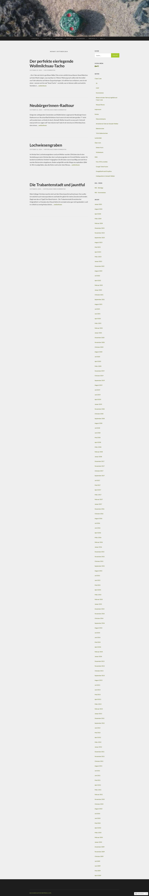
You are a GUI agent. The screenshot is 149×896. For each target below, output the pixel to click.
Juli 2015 (97, 575)
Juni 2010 (97, 818)
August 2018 (98, 423)
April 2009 (98, 875)
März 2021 (98, 323)
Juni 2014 (97, 637)
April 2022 (98, 280)
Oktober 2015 (99, 561)
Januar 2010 (98, 842)
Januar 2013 (98, 713)
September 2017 (100, 475)
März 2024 (98, 218)
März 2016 (98, 537)
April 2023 (98, 252)
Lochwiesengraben (46, 145)
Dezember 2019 (99, 371)
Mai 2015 (97, 585)
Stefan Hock (99, 147)
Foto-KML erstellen (102, 162)
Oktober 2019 (99, 375)
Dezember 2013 (99, 661)
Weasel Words (100, 104)
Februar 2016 (99, 542)
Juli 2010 (97, 813)
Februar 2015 (99, 599)
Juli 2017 (97, 480)
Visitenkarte (99, 152)
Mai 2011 (97, 780)
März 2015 (98, 594)
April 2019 (98, 399)
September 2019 (100, 380)
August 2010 (98, 809)
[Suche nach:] (107, 55)
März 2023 (98, 256)
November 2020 (100, 342)
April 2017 (98, 490)
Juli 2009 (97, 861)
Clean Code (46, 38)
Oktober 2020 (99, 347)
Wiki (101, 38)
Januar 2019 (98, 404)
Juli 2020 (97, 356)
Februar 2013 (99, 709)
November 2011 (100, 756)
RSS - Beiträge (99, 188)
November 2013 (100, 666)
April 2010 (98, 828)
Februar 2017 (99, 499)
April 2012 (98, 737)
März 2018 (98, 447)
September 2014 (100, 623)
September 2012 (100, 723)
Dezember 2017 (99, 461)
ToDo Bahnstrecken (102, 133)
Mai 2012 (97, 732)
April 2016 (98, 533)
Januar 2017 (98, 504)
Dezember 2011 (99, 751)
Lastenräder (80, 38)
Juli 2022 (97, 275)
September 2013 (100, 675)
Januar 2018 (98, 456)
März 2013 (98, 704)
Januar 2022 (98, 290)
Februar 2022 (99, 285)
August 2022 (98, 271)
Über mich (92, 38)
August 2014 (98, 628)
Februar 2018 (99, 452)
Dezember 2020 (99, 337)
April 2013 (98, 699)
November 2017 (100, 466)
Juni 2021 (97, 314)
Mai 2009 (97, 870)
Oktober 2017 (99, 471)
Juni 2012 (97, 728)
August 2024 (98, 209)
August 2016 (98, 518)
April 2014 (98, 647)
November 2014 (100, 613)
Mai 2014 (97, 642)
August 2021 (98, 304)
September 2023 (100, 237)
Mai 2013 (97, 694)
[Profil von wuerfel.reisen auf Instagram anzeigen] (98, 66)
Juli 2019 (97, 390)
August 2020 (98, 352)
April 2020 (98, 361)
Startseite (35, 38)
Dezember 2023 (99, 228)
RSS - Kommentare (100, 192)
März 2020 (98, 366)
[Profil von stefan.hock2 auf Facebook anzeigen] (95, 66)
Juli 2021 (97, 309)
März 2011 (98, 790)
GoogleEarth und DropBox (104, 171)
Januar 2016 (98, 547)
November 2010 (100, 799)
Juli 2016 (97, 523)
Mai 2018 (97, 437)
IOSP (97, 88)
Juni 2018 (97, 433)
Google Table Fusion (102, 166)
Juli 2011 (97, 770)
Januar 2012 (98, 747)
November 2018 (100, 409)
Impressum (59, 38)
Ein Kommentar (49, 70)
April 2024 (98, 214)
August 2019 (98, 385)
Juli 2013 (97, 685)
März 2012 (98, 742)
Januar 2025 (98, 204)
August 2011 (98, 766)
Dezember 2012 (99, 718)
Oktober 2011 (99, 761)
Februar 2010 (99, 837)
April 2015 (98, 590)
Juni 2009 (97, 866)
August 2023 (98, 242)
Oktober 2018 (99, 413)
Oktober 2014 (99, 618)
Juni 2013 (97, 690)
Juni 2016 (97, 528)
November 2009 (100, 851)
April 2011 (98, 785)
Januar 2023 (98, 261)
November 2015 (100, 556)
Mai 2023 (97, 247)
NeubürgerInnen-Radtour (52, 105)
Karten (68, 38)
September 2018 (100, 418)
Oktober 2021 (99, 295)
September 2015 (100, 566)
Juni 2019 (97, 394)
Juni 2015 (97, 580)
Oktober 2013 (99, 671)
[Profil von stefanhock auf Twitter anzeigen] (96, 66)
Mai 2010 (97, 823)
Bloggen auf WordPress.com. (40, 893)
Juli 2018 (97, 428)
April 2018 (98, 442)
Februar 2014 (99, 651)
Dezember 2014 (99, 609)
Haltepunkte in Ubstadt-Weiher (105, 176)
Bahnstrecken (100, 128)
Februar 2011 (99, 794)
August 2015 (98, 571)
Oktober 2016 (99, 513)
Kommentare (100, 93)
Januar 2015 (98, 604)
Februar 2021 (99, 328)
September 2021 (100, 299)
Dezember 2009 (99, 847)
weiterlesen (42, 86)
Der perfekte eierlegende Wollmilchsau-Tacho (51, 63)
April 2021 (98, 318)
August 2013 (98, 680)
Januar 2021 (98, 333)
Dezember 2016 (99, 509)
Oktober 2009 (99, 856)
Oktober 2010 (99, 804)
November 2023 (100, 233)
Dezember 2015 (99, 552)
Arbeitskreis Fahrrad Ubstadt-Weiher (107, 123)
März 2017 (98, 494)
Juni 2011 (97, 775)
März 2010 (98, 832)
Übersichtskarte (101, 119)
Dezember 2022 (99, 266)
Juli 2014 (97, 632)
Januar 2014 (98, 656)
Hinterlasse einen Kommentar (55, 110)
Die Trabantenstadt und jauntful (57, 184)
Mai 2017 (97, 485)
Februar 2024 (99, 223)
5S (96, 83)
